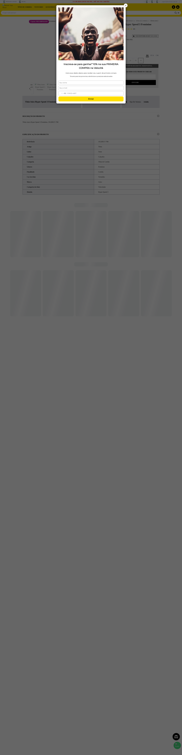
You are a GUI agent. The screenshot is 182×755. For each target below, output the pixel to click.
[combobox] (62, 93)
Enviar (91, 99)
